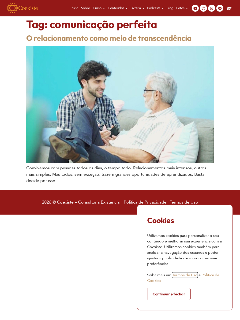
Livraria (136, 8)
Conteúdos (116, 8)
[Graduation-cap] (229, 8)
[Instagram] (203, 8)
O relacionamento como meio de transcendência (108, 38)
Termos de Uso (184, 202)
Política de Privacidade (145, 202)
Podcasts (153, 8)
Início (74, 8)
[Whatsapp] (211, 8)
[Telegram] (219, 8)
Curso (97, 8)
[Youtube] (195, 8)
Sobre (85, 8)
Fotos (180, 8)
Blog (170, 8)
